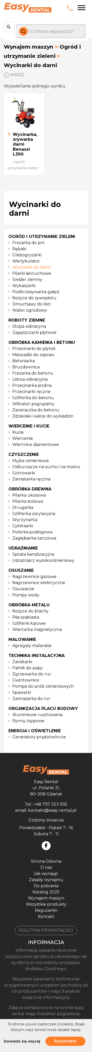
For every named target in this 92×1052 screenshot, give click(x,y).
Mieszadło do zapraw (33, 354)
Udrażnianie (23, 548)
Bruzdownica (26, 367)
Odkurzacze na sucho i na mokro (46, 466)
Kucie (18, 432)
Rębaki (19, 248)
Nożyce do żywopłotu (34, 297)
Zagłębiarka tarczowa (34, 538)
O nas (46, 867)
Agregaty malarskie (32, 645)
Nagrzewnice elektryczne (38, 582)
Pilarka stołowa (27, 501)
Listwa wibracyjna (30, 379)
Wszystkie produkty (46, 904)
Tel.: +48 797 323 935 (46, 804)
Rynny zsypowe (28, 720)
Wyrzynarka (24, 519)
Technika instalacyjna (36, 655)
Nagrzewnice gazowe (34, 576)
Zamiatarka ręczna (31, 479)
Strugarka (22, 507)
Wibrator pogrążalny (33, 403)
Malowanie (22, 639)
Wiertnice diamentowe (35, 444)
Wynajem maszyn (28, 46)
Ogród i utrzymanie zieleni (41, 236)
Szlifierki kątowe (29, 623)
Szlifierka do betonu (33, 397)
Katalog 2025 (46, 892)
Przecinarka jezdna (32, 385)
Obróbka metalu (29, 604)
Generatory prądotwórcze (39, 737)
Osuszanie (21, 570)
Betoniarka (23, 360)
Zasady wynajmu (46, 879)
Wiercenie (22, 438)
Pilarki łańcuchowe (31, 273)
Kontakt (46, 916)
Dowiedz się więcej (22, 1041)
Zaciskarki (22, 661)
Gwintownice (25, 680)
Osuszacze (23, 588)
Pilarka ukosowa (29, 495)
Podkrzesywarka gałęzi (35, 291)
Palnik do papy (27, 667)
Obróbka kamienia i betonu (41, 342)
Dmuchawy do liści (31, 304)
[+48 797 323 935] (71, 8)
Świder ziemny (27, 279)
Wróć (16, 74)
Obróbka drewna (29, 489)
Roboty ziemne (26, 320)
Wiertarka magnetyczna (37, 629)
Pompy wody (25, 595)
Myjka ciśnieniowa (30, 460)
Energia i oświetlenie (34, 730)
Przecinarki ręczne (31, 391)
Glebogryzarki (26, 255)
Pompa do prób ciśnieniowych (43, 686)
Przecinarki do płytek (34, 348)
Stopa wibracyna (29, 326)
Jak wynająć (46, 873)
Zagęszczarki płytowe (34, 332)
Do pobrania (46, 885)
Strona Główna (46, 861)
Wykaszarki (24, 285)
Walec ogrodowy (29, 310)
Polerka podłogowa (32, 532)
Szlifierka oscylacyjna (33, 513)
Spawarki (21, 692)
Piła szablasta (25, 617)
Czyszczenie (23, 454)
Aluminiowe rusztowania (37, 714)
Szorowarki (23, 472)
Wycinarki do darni (31, 267)
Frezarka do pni (28, 242)
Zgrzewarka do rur (31, 674)
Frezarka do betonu (32, 373)
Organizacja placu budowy (43, 708)
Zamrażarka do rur (31, 698)
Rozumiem (65, 1041)
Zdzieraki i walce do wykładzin (42, 416)
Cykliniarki (22, 525)
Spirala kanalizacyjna (33, 554)
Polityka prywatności (46, 930)
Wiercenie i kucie (28, 426)
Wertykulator (26, 261)
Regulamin (46, 910)
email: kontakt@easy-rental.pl (46, 810)
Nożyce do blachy (30, 611)
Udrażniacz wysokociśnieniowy (43, 560)
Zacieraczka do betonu (35, 410)
